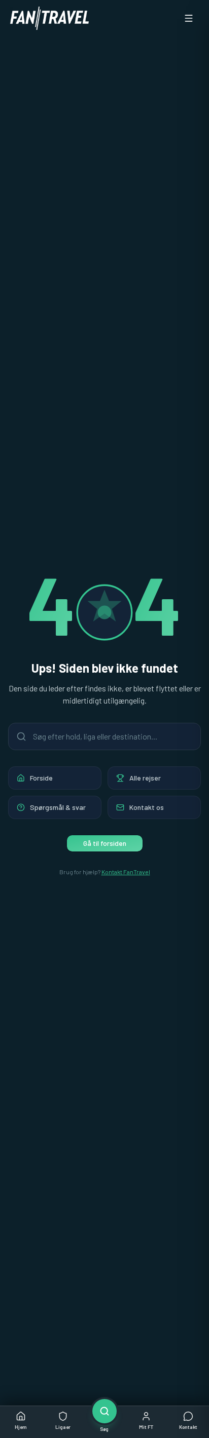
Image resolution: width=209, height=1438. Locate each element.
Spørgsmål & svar (58, 807)
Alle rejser (145, 777)
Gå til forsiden (104, 843)
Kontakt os (146, 807)
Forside (41, 777)
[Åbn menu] (189, 18)
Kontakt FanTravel (125, 871)
